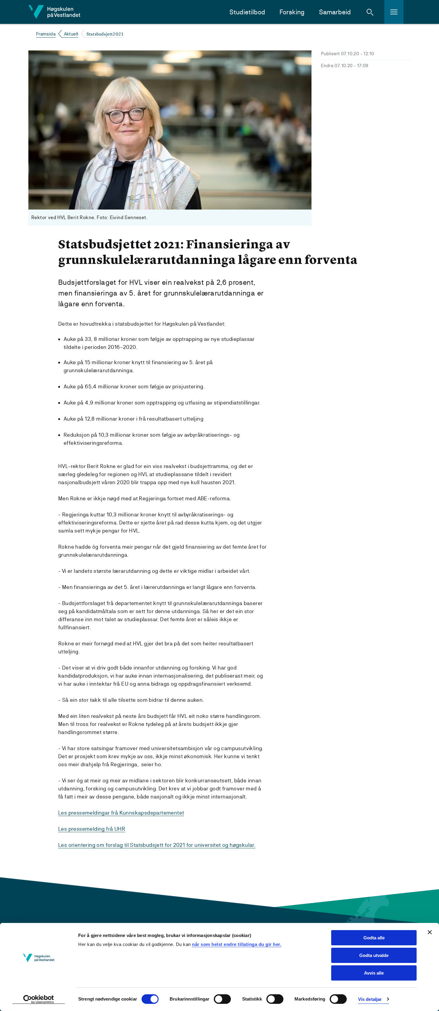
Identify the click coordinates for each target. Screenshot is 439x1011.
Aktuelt (71, 33)
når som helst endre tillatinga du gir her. (236, 944)
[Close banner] (430, 932)
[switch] (222, 999)
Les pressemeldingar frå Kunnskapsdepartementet (121, 813)
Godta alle (374, 937)
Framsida (46, 33)
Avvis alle (374, 972)
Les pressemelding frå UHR (91, 829)
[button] (370, 12)
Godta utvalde (374, 955)
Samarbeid (335, 12)
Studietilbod (247, 12)
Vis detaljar (370, 999)
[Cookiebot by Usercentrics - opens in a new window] (39, 999)
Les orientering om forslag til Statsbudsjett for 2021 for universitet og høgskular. (156, 845)
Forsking (292, 12)
